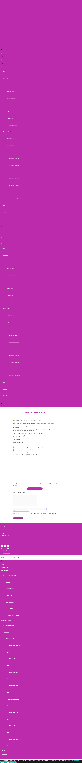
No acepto (3, 762)
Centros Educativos (10, 91)
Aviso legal (5, 550)
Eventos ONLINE (10, 118)
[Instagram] (2, 546)
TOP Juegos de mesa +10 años (14, 198)
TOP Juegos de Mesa (10, 145)
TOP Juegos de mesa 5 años (14, 165)
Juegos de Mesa (6, 131)
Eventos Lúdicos (10, 111)
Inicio (4, 71)
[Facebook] (5, 546)
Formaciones (9, 104)
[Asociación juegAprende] (13, 236)
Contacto (5, 218)
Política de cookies (6, 553)
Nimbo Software (21, 557)
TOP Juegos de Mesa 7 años (14, 178)
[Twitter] (8, 546)
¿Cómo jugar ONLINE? (13, 125)
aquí (38, 450)
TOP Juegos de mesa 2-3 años (14, 151)
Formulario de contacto (5, 535)
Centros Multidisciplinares (11, 98)
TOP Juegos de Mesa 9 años (14, 192)
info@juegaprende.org (8, 536)
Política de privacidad (7, 551)
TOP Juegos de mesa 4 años (14, 158)
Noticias (5, 205)
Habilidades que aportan (11, 138)
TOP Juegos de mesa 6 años (14, 171)
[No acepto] (16, 762)
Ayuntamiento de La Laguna (47, 423)
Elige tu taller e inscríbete (35, 488)
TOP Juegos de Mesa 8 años (14, 185)
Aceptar (76, 760)
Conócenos (5, 78)
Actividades (5, 85)
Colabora (5, 212)
